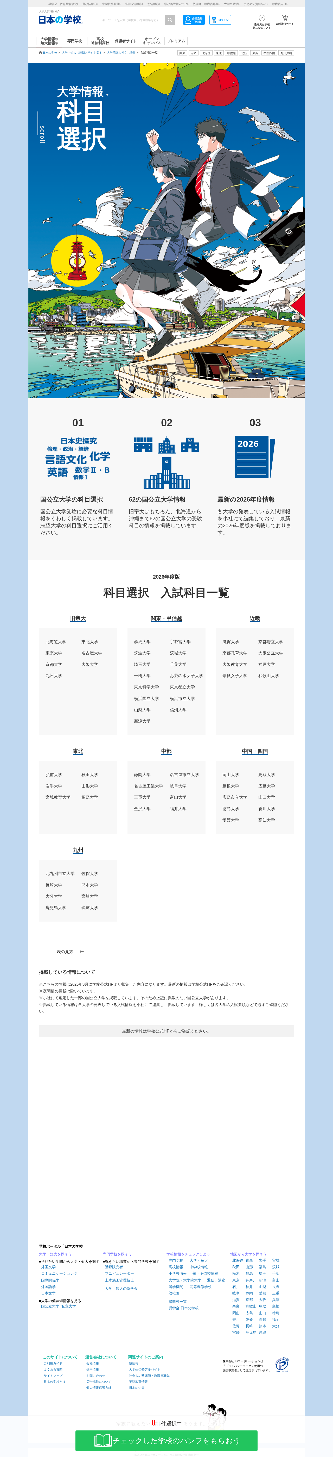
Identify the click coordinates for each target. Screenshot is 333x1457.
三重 (275, 1293)
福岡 (275, 1319)
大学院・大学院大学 (185, 1280)
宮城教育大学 (58, 797)
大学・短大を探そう (55, 1254)
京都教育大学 (234, 653)
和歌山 (251, 1306)
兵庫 (275, 1300)
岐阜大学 (178, 786)
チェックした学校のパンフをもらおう (176, 1441)
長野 (275, 1287)
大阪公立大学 (270, 653)
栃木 (236, 1273)
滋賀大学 (230, 642)
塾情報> (154, 3)
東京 (236, 1280)
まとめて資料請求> (256, 3)
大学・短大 (199, 1260)
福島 (262, 1267)
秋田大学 (89, 774)
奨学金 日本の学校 (184, 1308)
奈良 (236, 1306)
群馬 (249, 1273)
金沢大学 (142, 808)
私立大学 (68, 1306)
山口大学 (266, 797)
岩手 (262, 1260)
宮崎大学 (89, 896)
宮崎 (236, 1332)
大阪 (262, 1300)
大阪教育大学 (234, 664)
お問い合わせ (95, 1376)
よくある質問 (53, 1369)
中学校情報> (111, 3)
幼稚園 (174, 1293)
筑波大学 (142, 653)
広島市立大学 (234, 797)
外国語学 (48, 1287)
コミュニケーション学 (59, 1273)
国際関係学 (50, 1280)
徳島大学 (230, 808)
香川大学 (266, 808)
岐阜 (236, 1293)
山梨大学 (142, 710)
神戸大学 (266, 664)
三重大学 (142, 797)
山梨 (262, 1287)
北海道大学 (56, 642)
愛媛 (249, 1319)
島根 (275, 1306)
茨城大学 (178, 653)
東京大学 (54, 653)
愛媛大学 (230, 820)
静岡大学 (142, 774)
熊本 (262, 1326)
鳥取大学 (266, 774)
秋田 (236, 1267)
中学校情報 (199, 1267)
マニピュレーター (119, 1273)
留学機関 (176, 1287)
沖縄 (262, 1332)
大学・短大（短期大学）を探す (82, 52)
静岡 (249, 1293)
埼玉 (262, 1273)
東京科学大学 (146, 687)
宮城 (275, 1260)
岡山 (236, 1313)
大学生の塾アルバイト (144, 1369)
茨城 (275, 1267)
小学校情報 (178, 1273)
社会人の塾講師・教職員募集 (149, 1376)
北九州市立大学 (60, 873)
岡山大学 (230, 774)
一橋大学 (142, 675)
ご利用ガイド (53, 1363)
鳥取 (262, 1306)
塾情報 (133, 1363)
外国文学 (48, 1267)
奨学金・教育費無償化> (63, 3)
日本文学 (48, 1293)
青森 (249, 1260)
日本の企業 (137, 1388)
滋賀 (236, 1300)
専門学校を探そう (117, 1254)
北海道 (206, 53)
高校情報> (90, 3)
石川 (236, 1287)
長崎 (249, 1326)
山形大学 (89, 786)
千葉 (275, 1273)
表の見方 (65, 951)
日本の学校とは (55, 1382)
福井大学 (178, 808)
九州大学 (54, 675)
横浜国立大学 (146, 698)
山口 (262, 1313)
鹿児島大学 (56, 907)
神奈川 (251, 1280)
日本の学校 (50, 52)
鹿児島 (251, 1332)
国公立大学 (50, 1306)
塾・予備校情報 (205, 1273)
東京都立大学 (182, 687)
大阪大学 (89, 664)
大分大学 (54, 896)
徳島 (275, 1313)
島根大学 (230, 786)
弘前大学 (54, 774)
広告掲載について (98, 1382)
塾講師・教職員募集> (206, 3)
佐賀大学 (89, 873)
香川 (236, 1319)
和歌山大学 (268, 675)
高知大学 (266, 820)
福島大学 (89, 797)
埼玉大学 (142, 664)
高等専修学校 (201, 1287)
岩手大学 (54, 786)
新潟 (262, 1280)
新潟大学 (142, 721)
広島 (249, 1313)
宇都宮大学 (180, 642)
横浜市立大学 (182, 698)
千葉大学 (178, 664)
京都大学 (54, 664)
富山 (275, 1280)
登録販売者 (114, 1267)
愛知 (262, 1293)
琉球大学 (89, 907)
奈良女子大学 (234, 675)
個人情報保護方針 (98, 1388)
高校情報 (176, 1267)
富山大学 (178, 797)
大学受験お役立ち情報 (121, 52)
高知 (262, 1319)
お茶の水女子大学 (186, 675)
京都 (249, 1300)
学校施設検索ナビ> (176, 3)
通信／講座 (216, 1280)
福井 (249, 1287)
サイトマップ (53, 1376)
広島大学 (266, 786)
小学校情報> (134, 3)
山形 (249, 1267)
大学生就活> (232, 3)
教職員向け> (280, 3)
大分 (275, 1326)
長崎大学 (54, 885)
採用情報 (92, 1369)
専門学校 (176, 1260)
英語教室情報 (138, 1382)
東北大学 (89, 642)
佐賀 (236, 1326)
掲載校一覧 (178, 1301)
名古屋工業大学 (148, 786)
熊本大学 (89, 885)
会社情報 (92, 1363)
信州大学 (178, 710)
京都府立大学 (270, 642)
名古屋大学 (91, 653)
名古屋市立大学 (184, 774)
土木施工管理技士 (119, 1280)
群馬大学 (142, 642)
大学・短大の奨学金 (121, 1288)
